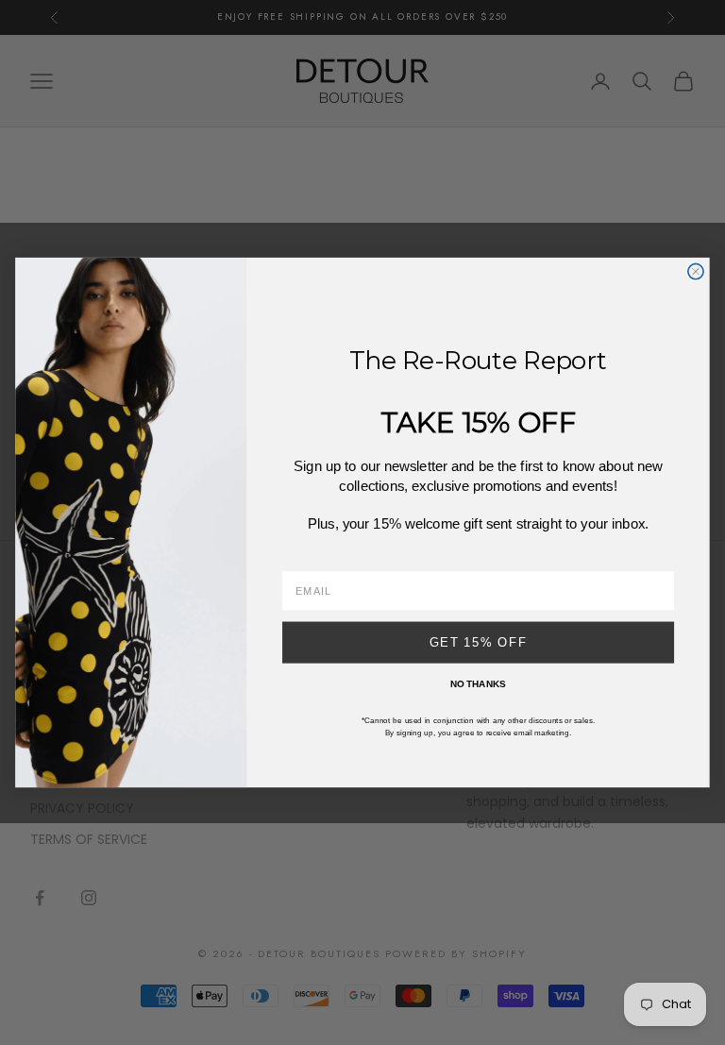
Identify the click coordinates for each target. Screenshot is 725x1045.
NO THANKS (478, 684)
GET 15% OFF (479, 642)
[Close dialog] (695, 270)
